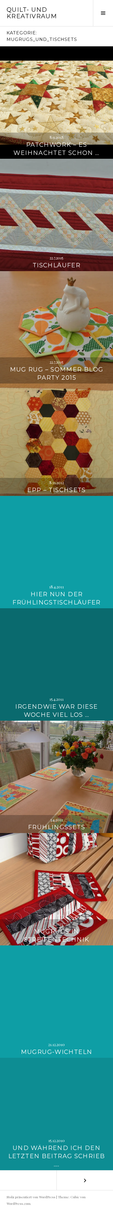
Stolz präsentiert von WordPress (31, 1197)
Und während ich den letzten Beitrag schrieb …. (56, 1156)
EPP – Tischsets (56, 490)
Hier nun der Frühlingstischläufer (56, 598)
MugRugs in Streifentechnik (56, 935)
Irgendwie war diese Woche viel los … (56, 710)
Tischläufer (56, 265)
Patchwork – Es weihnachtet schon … (56, 149)
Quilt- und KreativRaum (32, 13)
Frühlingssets (56, 827)
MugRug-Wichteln (56, 1052)
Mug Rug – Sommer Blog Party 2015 (56, 373)
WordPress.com (18, 1203)
